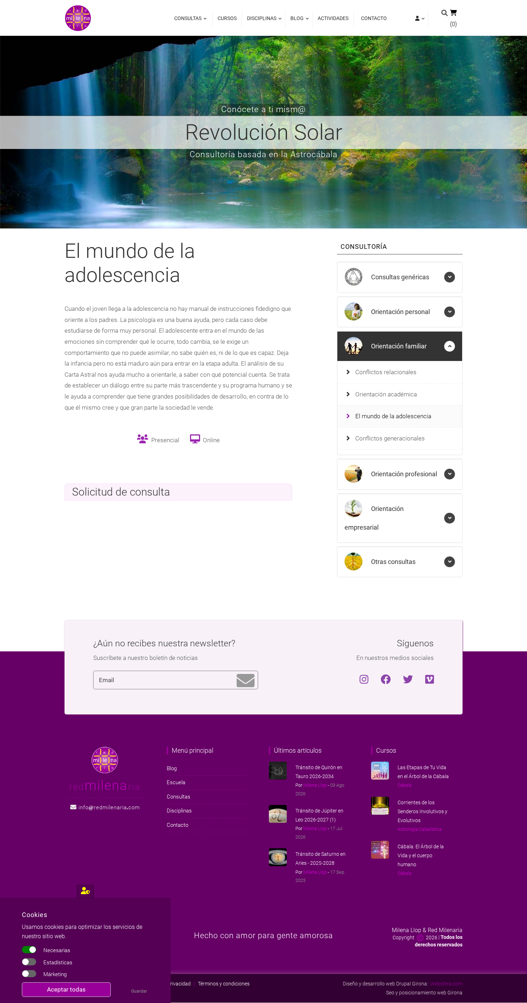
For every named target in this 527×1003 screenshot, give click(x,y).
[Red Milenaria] (104, 759)
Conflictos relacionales (386, 372)
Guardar (139, 991)
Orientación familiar (398, 346)
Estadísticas (57, 962)
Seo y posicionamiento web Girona (424, 992)
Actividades (333, 18)
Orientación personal (400, 311)
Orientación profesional (403, 474)
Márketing (55, 974)
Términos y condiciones (224, 984)
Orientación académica (386, 394)
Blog (295, 21)
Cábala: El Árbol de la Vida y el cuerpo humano (421, 855)
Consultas (187, 21)
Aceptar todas (66, 989)
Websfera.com (446, 984)
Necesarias (56, 950)
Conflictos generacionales (390, 438)
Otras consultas (393, 561)
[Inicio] (78, 17)
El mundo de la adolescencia (393, 416)
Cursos (227, 18)
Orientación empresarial (374, 518)
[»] (419, 19)
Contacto (374, 18)
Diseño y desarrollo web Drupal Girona (385, 984)
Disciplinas (259, 21)
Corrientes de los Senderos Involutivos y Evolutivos (422, 811)
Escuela (176, 782)
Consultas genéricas (399, 277)
